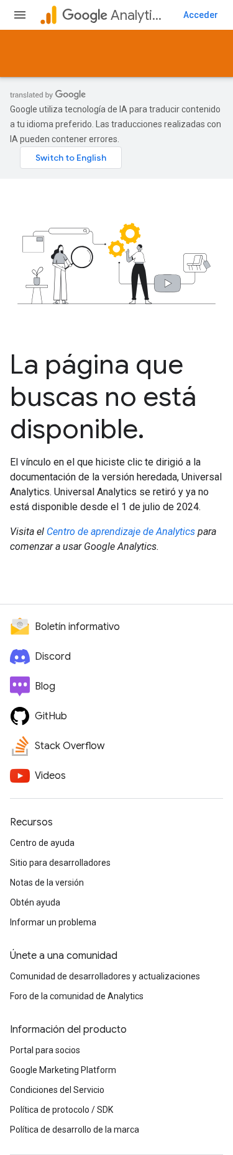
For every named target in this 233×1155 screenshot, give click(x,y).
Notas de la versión (47, 883)
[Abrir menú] (19, 15)
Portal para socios (45, 1050)
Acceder (200, 15)
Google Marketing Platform (63, 1070)
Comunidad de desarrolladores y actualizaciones (105, 976)
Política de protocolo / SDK (61, 1110)
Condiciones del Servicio (57, 1090)
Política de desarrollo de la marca (74, 1130)
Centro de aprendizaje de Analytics (121, 531)
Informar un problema (53, 922)
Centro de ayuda (42, 843)
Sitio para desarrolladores (60, 863)
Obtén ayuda (35, 902)
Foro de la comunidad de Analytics (77, 996)
